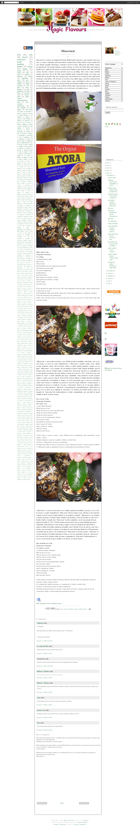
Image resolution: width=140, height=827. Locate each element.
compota (29, 168)
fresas (28, 130)
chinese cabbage (20, 321)
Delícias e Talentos (43, 671)
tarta (28, 91)
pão (18, 133)
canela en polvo (27, 218)
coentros (29, 326)
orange (31, 157)
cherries (19, 168)
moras (24, 404)
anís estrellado (28, 286)
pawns (24, 418)
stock (23, 459)
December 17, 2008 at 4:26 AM (44, 641)
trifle (23, 199)
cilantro (31, 323)
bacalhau (22, 161)
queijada (19, 433)
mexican (18, 398)
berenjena (30, 212)
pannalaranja (28, 411)
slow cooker (25, 453)
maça (29, 190)
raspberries (21, 442)
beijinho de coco (27, 297)
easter (18, 113)
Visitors (107, 126)
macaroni (21, 387)
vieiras (23, 258)
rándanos (19, 444)
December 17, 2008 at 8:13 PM (44, 717)
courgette (21, 223)
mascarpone (19, 236)
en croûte (21, 352)
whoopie (19, 477)
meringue (28, 238)
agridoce (21, 205)
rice (31, 106)
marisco (26, 95)
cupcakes (23, 108)
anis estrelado (20, 286)
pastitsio (31, 415)
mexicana (31, 398)
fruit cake (21, 225)
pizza (27, 196)
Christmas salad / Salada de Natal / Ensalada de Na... (113, 189)
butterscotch (25, 306)
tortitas (20, 253)
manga (18, 174)
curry (31, 152)
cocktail (31, 222)
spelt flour (25, 457)
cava (26, 317)
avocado (18, 291)
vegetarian (28, 255)
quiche (22, 439)
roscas (30, 442)
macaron (31, 385)
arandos (29, 288)
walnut (31, 177)
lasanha (29, 382)
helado (24, 170)
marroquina (27, 234)
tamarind (29, 463)
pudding (20, 64)
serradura (19, 452)
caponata (23, 314)
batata (20, 297)
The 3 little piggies (112, 221)
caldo (30, 310)
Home (62, 803)
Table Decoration (28, 203)
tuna (25, 253)
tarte (26, 146)
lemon (18, 172)
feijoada (27, 356)
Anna (38, 697)
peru (32, 420)
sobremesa (21, 59)
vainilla (18, 474)
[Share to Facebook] (52, 608)
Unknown (40, 623)
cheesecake (29, 319)
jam (20, 126)
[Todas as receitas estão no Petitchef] (111, 327)
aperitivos (19, 288)
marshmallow (30, 393)
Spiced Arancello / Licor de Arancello (112, 249)
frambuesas (26, 363)
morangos (28, 131)
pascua (24, 113)
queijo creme (19, 435)
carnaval (29, 314)
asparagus (25, 290)
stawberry (25, 177)
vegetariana (19, 257)
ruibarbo (19, 177)
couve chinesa (25, 337)
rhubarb (29, 176)
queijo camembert (27, 433)
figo (32, 360)
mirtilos (19, 157)
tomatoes (29, 470)
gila (32, 369)
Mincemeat (68, 51)
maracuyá (20, 393)
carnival (18, 315)
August (110, 278)
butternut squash (28, 150)
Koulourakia (19, 268)
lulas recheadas (25, 385)
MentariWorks (83, 822)
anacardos (20, 284)
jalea (27, 231)
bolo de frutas (27, 163)
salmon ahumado (27, 444)
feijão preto (24, 358)
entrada (19, 82)
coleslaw (29, 328)
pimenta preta (30, 422)
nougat (29, 406)
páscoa (31, 113)
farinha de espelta (20, 356)
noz (32, 142)
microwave (30, 135)
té (26, 472)
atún (30, 207)
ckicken (28, 128)
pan (18, 122)
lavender (29, 383)
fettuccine (21, 360)
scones (24, 450)
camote (27, 312)
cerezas (29, 183)
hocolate (29, 376)
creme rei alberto (24, 343)
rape (32, 441)
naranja (25, 157)
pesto (20, 422)
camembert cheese (20, 312)
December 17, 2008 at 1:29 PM (44, 677)
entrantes (19, 85)
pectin (23, 420)
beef (29, 122)
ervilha (26, 223)
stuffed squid (25, 461)
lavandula (24, 383)
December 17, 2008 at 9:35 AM (44, 653)
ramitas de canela (25, 441)
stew (32, 247)
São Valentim (26, 119)
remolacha (19, 244)
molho (18, 402)
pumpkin (26, 137)
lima (25, 187)
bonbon (24, 303)
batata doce (21, 211)
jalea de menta (28, 378)
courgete (29, 336)
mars (25, 393)
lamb (23, 141)
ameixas (21, 148)
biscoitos (24, 133)
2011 (107, 165)
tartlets (18, 468)
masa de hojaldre (27, 188)
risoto (18, 245)
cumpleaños (19, 345)
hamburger (19, 187)
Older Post (84, 803)
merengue (19, 238)
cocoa (20, 326)
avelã (30, 290)
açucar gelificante (27, 293)
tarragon (18, 466)
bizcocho (23, 299)
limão (24, 172)
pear (30, 174)
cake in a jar (26, 308)
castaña (29, 220)
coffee (18, 328)
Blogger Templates (60, 824)
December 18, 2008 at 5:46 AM (44, 730)
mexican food (24, 398)
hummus (19, 378)
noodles (18, 192)
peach (28, 418)
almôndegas (25, 282)
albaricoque (19, 282)
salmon (31, 144)
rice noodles (28, 244)
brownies (19, 165)
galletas (27, 117)
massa (27, 82)
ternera (18, 119)
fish (28, 85)
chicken (30, 76)
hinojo (23, 376)
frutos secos (24, 365)
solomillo (19, 457)
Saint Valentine (23, 115)
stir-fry (21, 249)
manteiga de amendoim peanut (24, 389)
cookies (31, 124)
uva (30, 472)
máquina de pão (25, 142)
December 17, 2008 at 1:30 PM (44, 692)
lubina (18, 385)
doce (27, 102)
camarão (25, 216)
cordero (19, 185)
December (110, 175)
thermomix (28, 468)
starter (27, 84)
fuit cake (29, 365)
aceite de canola (21, 280)
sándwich (23, 463)
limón (29, 172)
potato (22, 426)
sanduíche (19, 450)
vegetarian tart (30, 474)
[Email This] (46, 608)
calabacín (19, 216)
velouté (20, 475)
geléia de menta (26, 369)
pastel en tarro (25, 415)
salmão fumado (20, 446)
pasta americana (27, 194)
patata (24, 417)
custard (18, 347)
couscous (19, 337)
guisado (28, 225)
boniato (29, 303)
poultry (19, 71)
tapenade (29, 464)
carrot (31, 165)
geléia (20, 369)
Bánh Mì (28, 262)
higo (18, 376)
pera (18, 176)
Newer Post (42, 803)
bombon (18, 303)
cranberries (27, 185)
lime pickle (27, 233)
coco (32, 325)
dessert (25, 57)
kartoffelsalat (25, 380)
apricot (24, 288)
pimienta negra (22, 424)
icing (23, 378)
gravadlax (27, 372)
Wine (26, 279)
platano (18, 242)
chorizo (28, 321)
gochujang (26, 371)
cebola (30, 317)
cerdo (27, 89)
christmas (20, 76)
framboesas (19, 363)
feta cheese (30, 358)
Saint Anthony (25, 271)
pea (30, 240)
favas (31, 223)
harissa (24, 374)
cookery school (22, 334)
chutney (31, 133)
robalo (26, 442)
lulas (30, 187)
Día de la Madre (21, 181)
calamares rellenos (23, 310)
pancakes (27, 192)
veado (23, 474)
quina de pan (28, 439)
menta (30, 396)
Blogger (86, 820)
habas (28, 227)
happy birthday (20, 231)
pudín (25, 68)
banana (28, 161)
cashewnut (25, 315)
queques (19, 89)
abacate (29, 279)
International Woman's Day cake (24, 264)
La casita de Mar (42, 646)
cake (31, 54)
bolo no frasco (27, 301)
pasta (18, 87)
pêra (30, 242)
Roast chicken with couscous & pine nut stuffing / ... (113, 243)
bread (18, 124)
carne (18, 220)
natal (18, 74)
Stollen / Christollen (113, 223)
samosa (29, 448)
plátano (27, 424)
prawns (23, 176)
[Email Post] (89, 609)
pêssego (29, 431)
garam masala (24, 367)
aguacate (29, 280)
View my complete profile (118, 53)
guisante (19, 227)
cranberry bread (24, 339)
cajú (21, 308)
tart (32, 137)
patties (28, 417)
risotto (23, 198)
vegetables (19, 255)
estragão (24, 354)
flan (27, 361)
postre (30, 66)
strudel (18, 461)
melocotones (24, 396)
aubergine (19, 209)
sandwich (24, 245)
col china (24, 328)
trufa (18, 472)
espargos (28, 352)
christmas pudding (21, 323)
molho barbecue (26, 402)
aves (27, 71)
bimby (18, 299)
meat (28, 236)
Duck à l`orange (112, 177)
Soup (18, 93)
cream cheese (24, 341)
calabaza (24, 124)
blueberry (19, 163)
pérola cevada (22, 431)
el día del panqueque (28, 350)
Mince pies (110, 208)
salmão (21, 146)
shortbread (29, 452)
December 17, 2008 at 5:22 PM (44, 705)
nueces (20, 144)
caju (18, 308)
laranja (29, 170)
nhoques (24, 406)
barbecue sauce (25, 295)
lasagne (23, 382)
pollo (27, 73)
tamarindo (19, 464)
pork (27, 80)
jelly (32, 231)
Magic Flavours (69, 820)
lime (20, 233)
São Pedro (29, 277)
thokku (18, 470)
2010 (107, 168)
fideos (25, 360)
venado (24, 475)
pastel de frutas (20, 196)
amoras (31, 282)
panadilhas (24, 409)
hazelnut (29, 374)
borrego (18, 304)
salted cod (24, 448)
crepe (30, 343)
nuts (23, 407)
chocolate (28, 111)
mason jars (21, 395)
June (109, 283)
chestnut (19, 222)
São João (24, 277)
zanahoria (21, 179)
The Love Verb (20, 279)
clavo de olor (26, 325)
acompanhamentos (22, 100)
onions (27, 407)
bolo (19, 54)
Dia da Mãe (28, 179)
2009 (107, 170)
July (109, 281)
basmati (31, 295)
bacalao (31, 159)
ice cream (27, 155)
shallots (24, 452)
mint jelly (21, 400)
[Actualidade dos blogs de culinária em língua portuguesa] (112, 317)
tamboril (24, 464)
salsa (27, 446)
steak (18, 459)
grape (22, 372)
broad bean (30, 304)
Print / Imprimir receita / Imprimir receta (48, 603)
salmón (29, 198)
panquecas (19, 194)
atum (26, 207)
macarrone (28, 387)
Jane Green (19, 266)
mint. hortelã (28, 400)
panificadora (21, 411)
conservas (19, 130)
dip (23, 349)
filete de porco (22, 361)
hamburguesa (20, 229)
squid (18, 199)
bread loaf (24, 304)
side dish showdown (23, 247)
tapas (21, 111)
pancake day (30, 409)
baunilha (29, 211)
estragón (29, 354)
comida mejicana (25, 330)
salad (18, 97)
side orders (29, 109)
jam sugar (19, 380)
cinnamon (20, 325)
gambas (18, 170)
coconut (24, 326)
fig (28, 360)
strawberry (28, 249)
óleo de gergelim (26, 479)
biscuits (19, 150)
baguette (19, 295)
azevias (25, 291)
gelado (18, 155)
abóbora (19, 120)
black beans (29, 299)
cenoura (21, 166)
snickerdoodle (27, 455)
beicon (24, 212)
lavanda (18, 383)
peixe (27, 87)
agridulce (28, 205)
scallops (31, 245)
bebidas (28, 148)
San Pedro (25, 275)
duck (18, 141)
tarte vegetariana (27, 466)
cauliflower (21, 317)
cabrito (28, 139)
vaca (24, 122)
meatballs (26, 395)
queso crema (25, 437)
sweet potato (30, 251)
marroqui (19, 234)
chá (27, 323)
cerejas (28, 166)
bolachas (25, 126)
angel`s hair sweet (27, 284)
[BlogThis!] (48, 608)
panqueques (19, 413)
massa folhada (20, 190)
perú (20, 159)
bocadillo (19, 301)
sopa (18, 95)
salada (27, 97)
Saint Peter (23, 273)
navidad (27, 74)
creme (18, 343)
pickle (24, 422)
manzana (19, 188)
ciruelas (25, 152)
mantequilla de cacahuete (22, 391)
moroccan (19, 240)
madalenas (20, 91)
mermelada (21, 135)
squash (29, 457)
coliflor (18, 330)
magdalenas (25, 78)
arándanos (19, 290)
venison (29, 475)
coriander (19, 336)
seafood (19, 98)
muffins (19, 84)
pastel (19, 61)
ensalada (19, 104)
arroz (18, 102)
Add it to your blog (117, 293)
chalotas (23, 319)
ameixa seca (41, 710)
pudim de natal (25, 428)
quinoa (18, 441)
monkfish (19, 404)
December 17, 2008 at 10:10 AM (45, 666)
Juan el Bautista (27, 266)
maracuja (31, 391)
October (110, 273)
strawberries (28, 459)
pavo (20, 137)
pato (26, 144)
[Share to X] (50, 608)
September (110, 276)
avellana (26, 209)
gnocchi (20, 371)
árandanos (29, 258)
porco (18, 80)
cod (24, 168)
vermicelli (28, 257)
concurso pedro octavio (28, 332)
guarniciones (21, 106)
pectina (27, 420)
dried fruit (29, 349)
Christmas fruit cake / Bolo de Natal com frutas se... (113, 196)
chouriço (25, 222)
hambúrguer (28, 229)
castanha (24, 220)
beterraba (28, 214)
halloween (27, 120)
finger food (28, 153)
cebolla (18, 319)
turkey (31, 146)
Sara (38, 723)
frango (19, 73)
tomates (23, 470)
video (18, 258)
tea (23, 468)
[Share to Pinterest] (54, 608)
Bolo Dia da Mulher (21, 260)
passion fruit (26, 413)
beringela (21, 214)
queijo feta (26, 435)
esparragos (19, 354)
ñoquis (24, 477)
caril (20, 152)
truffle (23, 472)
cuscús (29, 345)
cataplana (31, 315)
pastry (20, 417)
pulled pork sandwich (28, 429)
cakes (31, 308)
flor (30, 361)
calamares (25, 165)
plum (25, 159)
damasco (24, 347)
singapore (19, 453)
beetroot (19, 212)
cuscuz (25, 345)
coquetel (29, 334)
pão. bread (24, 242)
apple (23, 183)
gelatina (31, 367)
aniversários (20, 207)
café (30, 306)
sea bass (29, 450)
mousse (25, 240)
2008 (107, 173)
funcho (18, 367)
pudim (19, 66)
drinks (20, 153)
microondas (20, 131)
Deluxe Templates (80, 824)
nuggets (18, 407)
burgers (20, 306)
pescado (27, 93)
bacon (31, 209)
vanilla (29, 253)
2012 (107, 163)
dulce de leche (20, 350)
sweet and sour (20, 251)
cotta (24, 336)
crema (30, 341)
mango (24, 174)
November (110, 271)
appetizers (21, 139)
